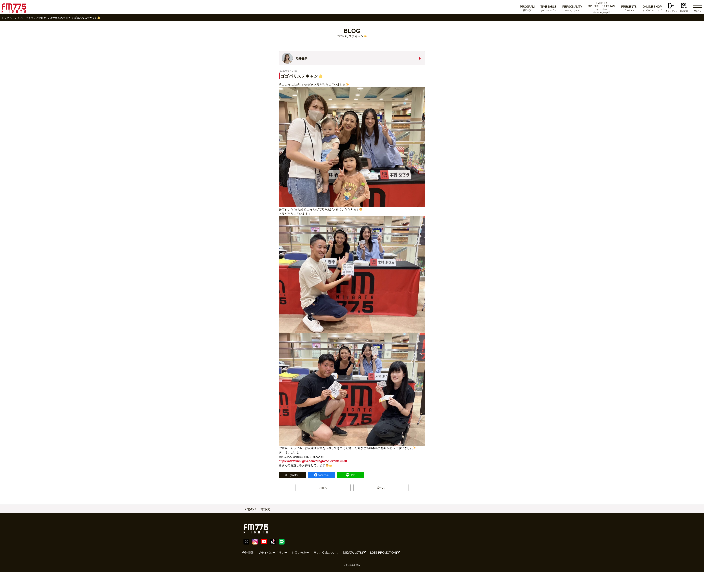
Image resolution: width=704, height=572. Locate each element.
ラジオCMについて (326, 552)
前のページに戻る (259, 509)
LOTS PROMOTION (383, 552)
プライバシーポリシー (272, 552)
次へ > (381, 488)
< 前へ (323, 488)
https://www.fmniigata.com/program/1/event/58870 (313, 461)
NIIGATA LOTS (352, 552)
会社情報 (248, 552)
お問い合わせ (300, 552)
